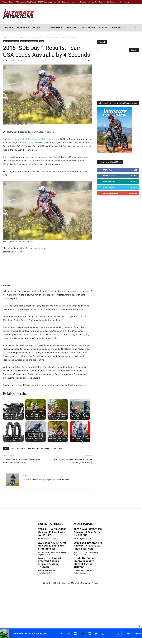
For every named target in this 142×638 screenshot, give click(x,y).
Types (8, 27)
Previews (22, 27)
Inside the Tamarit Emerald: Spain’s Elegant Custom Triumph (49, 562)
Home (5, 37)
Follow (133, 176)
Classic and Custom (47, 570)
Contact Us (92, 2)
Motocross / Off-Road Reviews (52, 552)
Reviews (37, 27)
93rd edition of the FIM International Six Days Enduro (33, 139)
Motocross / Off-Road (11, 41)
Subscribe (133, 193)
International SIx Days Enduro (39, 448)
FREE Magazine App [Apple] (26, 2)
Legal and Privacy (68, 2)
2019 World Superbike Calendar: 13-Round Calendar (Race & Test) (73, 461)
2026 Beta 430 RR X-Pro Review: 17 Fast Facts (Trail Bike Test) (52, 545)
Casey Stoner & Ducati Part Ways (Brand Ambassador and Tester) (21, 461)
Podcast (103, 27)
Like (135, 170)
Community (54, 27)
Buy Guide (87, 27)
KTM (17, 251)
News (42, 41)
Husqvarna (21, 448)
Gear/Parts (72, 27)
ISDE (54, 448)
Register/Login (8, 2)
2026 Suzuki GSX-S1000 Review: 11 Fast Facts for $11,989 (52, 532)
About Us (82, 2)
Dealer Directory (123, 2)
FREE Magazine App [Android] (49, 2)
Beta (12, 448)
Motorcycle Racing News (19, 37)
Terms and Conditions (107, 2)
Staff (5, 60)
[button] (135, 27)
